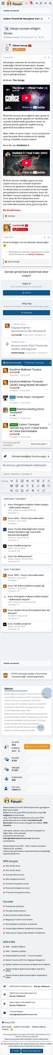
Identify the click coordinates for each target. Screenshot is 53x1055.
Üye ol (28, 292)
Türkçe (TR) (9, 1022)
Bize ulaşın (7, 1026)
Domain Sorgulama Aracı (17, 883)
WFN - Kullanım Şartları (16, 951)
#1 (49, 57)
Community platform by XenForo (26, 1034)
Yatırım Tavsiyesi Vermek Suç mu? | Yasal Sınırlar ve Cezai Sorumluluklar (29, 428)
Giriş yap (28, 312)
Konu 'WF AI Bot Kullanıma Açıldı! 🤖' (26, 585)
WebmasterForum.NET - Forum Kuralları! (24, 955)
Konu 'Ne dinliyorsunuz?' (20, 556)
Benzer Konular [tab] (13, 362)
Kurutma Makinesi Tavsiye (25, 369)
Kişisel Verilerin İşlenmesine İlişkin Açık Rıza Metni (25, 970)
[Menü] (3, 3)
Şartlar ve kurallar (22, 1026)
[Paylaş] (45, 57)
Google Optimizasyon (16, 911)
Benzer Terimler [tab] (35, 362)
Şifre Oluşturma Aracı (15, 879)
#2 (48, 237)
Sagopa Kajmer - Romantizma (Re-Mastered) (28, 329)
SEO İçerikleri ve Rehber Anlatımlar (21, 924)
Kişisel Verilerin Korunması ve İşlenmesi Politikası (28, 964)
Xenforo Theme (26, 1036)
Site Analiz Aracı (13, 866)
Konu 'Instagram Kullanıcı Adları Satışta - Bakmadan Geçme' (28, 506)
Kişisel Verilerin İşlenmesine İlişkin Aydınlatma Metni (26, 976)
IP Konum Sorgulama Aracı (18, 892)
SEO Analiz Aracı (13, 870)
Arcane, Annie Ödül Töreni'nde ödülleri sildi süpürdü (29, 347)
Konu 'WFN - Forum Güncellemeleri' (26, 518)
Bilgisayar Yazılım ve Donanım (19, 919)
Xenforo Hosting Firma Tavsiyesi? (27, 410)
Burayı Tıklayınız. (36, 254)
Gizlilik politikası (39, 1026)
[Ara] (45, 3)
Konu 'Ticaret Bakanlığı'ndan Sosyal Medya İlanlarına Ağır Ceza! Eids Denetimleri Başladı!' (26, 532)
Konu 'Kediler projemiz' (19, 545)
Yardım (5, 1029)
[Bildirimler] (31, 3)
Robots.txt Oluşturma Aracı (18, 888)
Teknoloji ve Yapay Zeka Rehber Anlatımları (25, 933)
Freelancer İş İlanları (15, 906)
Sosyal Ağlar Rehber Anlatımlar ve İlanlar (24, 928)
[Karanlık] (50, 3)
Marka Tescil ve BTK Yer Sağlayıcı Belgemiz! (25, 960)
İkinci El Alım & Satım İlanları (18, 915)
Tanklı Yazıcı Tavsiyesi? (30, 397)
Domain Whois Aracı (15, 875)
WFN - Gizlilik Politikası (15, 947)
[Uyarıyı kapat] (48, 18)
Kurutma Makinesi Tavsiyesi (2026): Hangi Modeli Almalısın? (28, 383)
